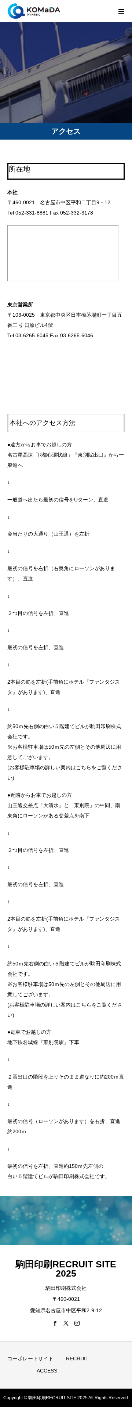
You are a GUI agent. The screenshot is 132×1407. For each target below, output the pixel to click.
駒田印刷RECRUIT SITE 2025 (66, 1268)
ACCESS (47, 1371)
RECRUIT (77, 1358)
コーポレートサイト (30, 1358)
